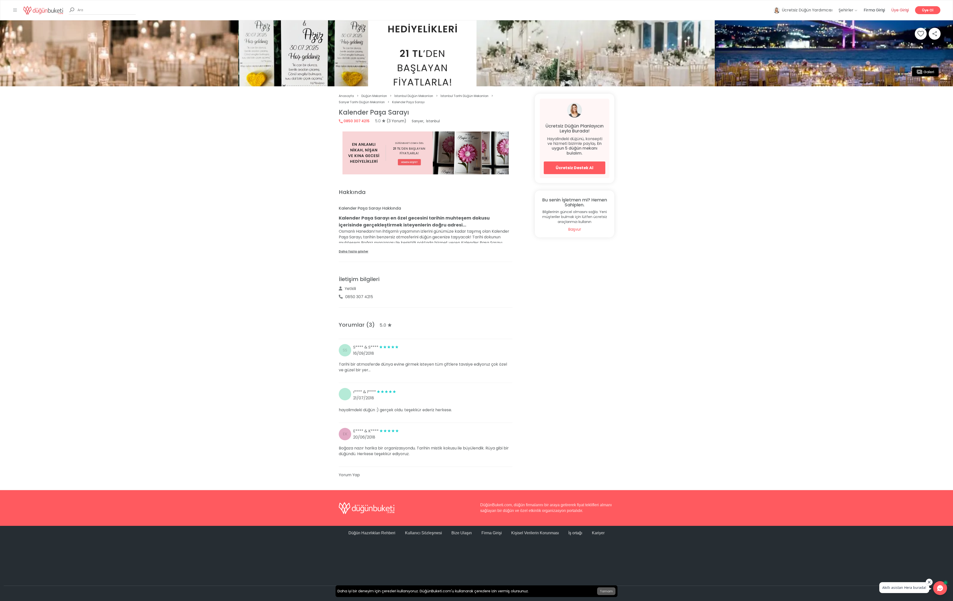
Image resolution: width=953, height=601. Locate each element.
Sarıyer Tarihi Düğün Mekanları (362, 102)
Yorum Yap (349, 475)
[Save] (921, 34)
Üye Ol (927, 10)
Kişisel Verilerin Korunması (535, 533)
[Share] (935, 34)
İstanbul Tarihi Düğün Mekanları (464, 96)
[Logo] (43, 10)
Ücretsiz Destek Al (574, 168)
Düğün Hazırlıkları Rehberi (371, 533)
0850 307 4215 (356, 121)
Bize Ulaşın (461, 533)
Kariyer (598, 533)
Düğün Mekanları (374, 96)
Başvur (574, 229)
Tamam (606, 591)
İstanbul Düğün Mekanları (413, 96)
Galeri (928, 71)
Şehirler (846, 10)
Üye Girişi (900, 10)
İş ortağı (575, 533)
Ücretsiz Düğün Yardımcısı (807, 10)
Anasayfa (346, 96)
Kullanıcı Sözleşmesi (423, 533)
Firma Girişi (874, 10)
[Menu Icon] (15, 10)
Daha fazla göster (353, 251)
